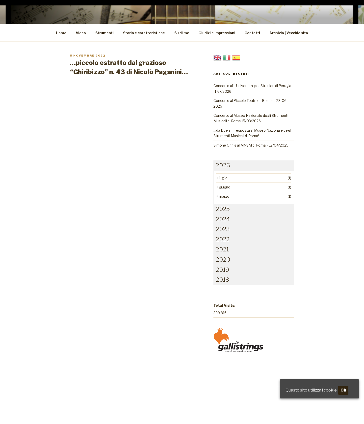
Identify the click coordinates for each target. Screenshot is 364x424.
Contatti (252, 33)
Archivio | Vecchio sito (288, 33)
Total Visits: (224, 305)
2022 (223, 239)
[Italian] (227, 57)
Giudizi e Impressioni (217, 33)
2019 (222, 270)
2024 (223, 219)
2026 (223, 165)
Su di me (181, 33)
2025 (223, 209)
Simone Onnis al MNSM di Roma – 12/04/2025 (250, 145)
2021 (222, 249)
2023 (223, 229)
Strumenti (104, 33)
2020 (223, 259)
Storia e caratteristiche (144, 33)
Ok (343, 390)
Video (81, 33)
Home (61, 33)
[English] (217, 57)
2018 (222, 279)
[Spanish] (236, 57)
